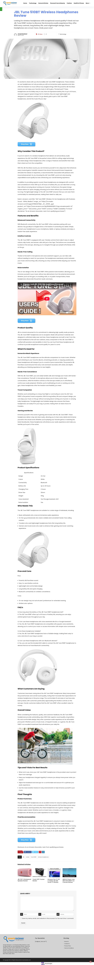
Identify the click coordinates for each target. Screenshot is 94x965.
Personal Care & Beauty (57, 3)
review (27, 857)
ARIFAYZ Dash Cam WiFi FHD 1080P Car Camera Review (69, 880)
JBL (23, 857)
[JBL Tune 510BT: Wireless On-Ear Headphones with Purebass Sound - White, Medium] (33, 103)
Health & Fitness (79, 3)
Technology (32, 3)
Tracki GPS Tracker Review (39, 880)
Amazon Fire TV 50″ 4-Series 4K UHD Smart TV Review (54, 880)
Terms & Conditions (69, 948)
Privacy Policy (67, 946)
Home (25, 3)
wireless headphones (43, 857)
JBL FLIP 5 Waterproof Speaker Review (24, 880)
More (87, 3)
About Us (66, 941)
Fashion (69, 3)
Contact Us (67, 943)
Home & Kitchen (43, 3)
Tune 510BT (33, 857)
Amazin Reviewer (22, 34)
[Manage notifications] (90, 962)
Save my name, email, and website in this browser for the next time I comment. (48, 918)
